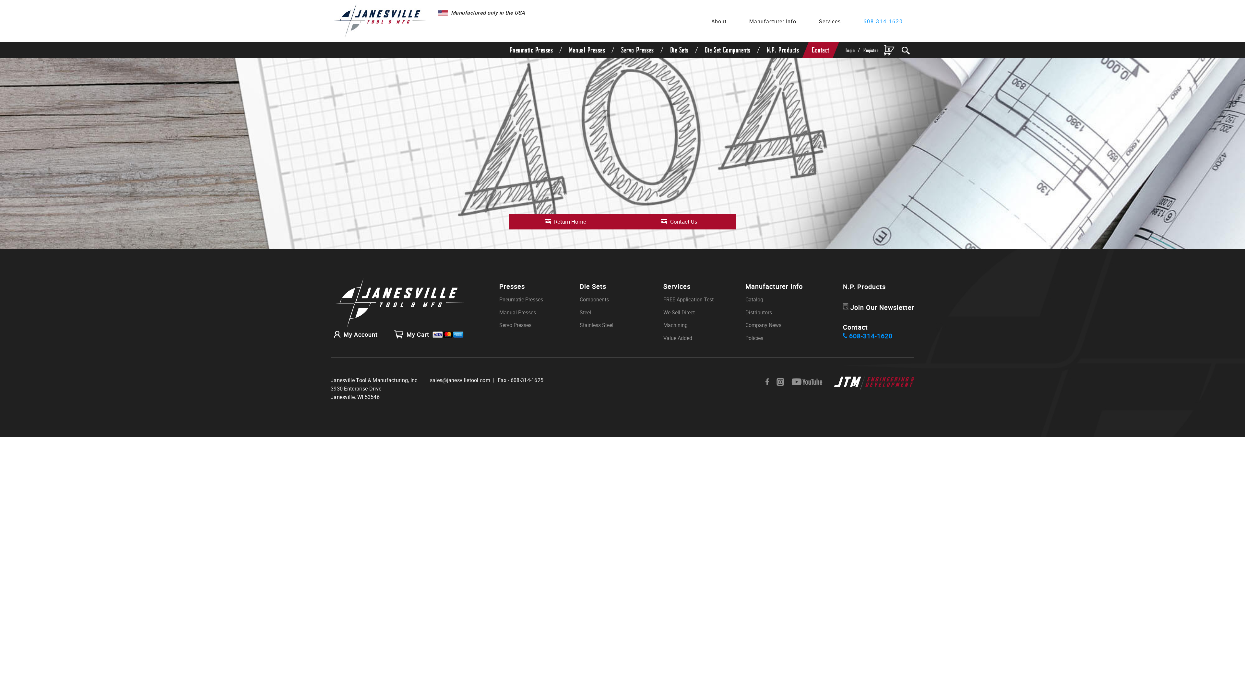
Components (594, 299)
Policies (754, 338)
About (719, 21)
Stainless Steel (596, 325)
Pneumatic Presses (531, 50)
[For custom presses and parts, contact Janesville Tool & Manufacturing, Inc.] (398, 303)
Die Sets (679, 50)
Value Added (677, 338)
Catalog (754, 299)
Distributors (758, 312)
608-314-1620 (883, 21)
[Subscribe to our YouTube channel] (807, 382)
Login (850, 50)
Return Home (570, 221)
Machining (675, 325)
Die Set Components (728, 50)
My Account (361, 334)
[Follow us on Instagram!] (780, 382)
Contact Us (683, 221)
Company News (763, 325)
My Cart (418, 334)
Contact (820, 50)
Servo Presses (637, 50)
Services (830, 21)
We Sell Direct (679, 312)
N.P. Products (783, 50)
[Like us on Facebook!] (767, 382)
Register (870, 50)
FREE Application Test (688, 299)
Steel (585, 312)
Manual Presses (587, 50)
